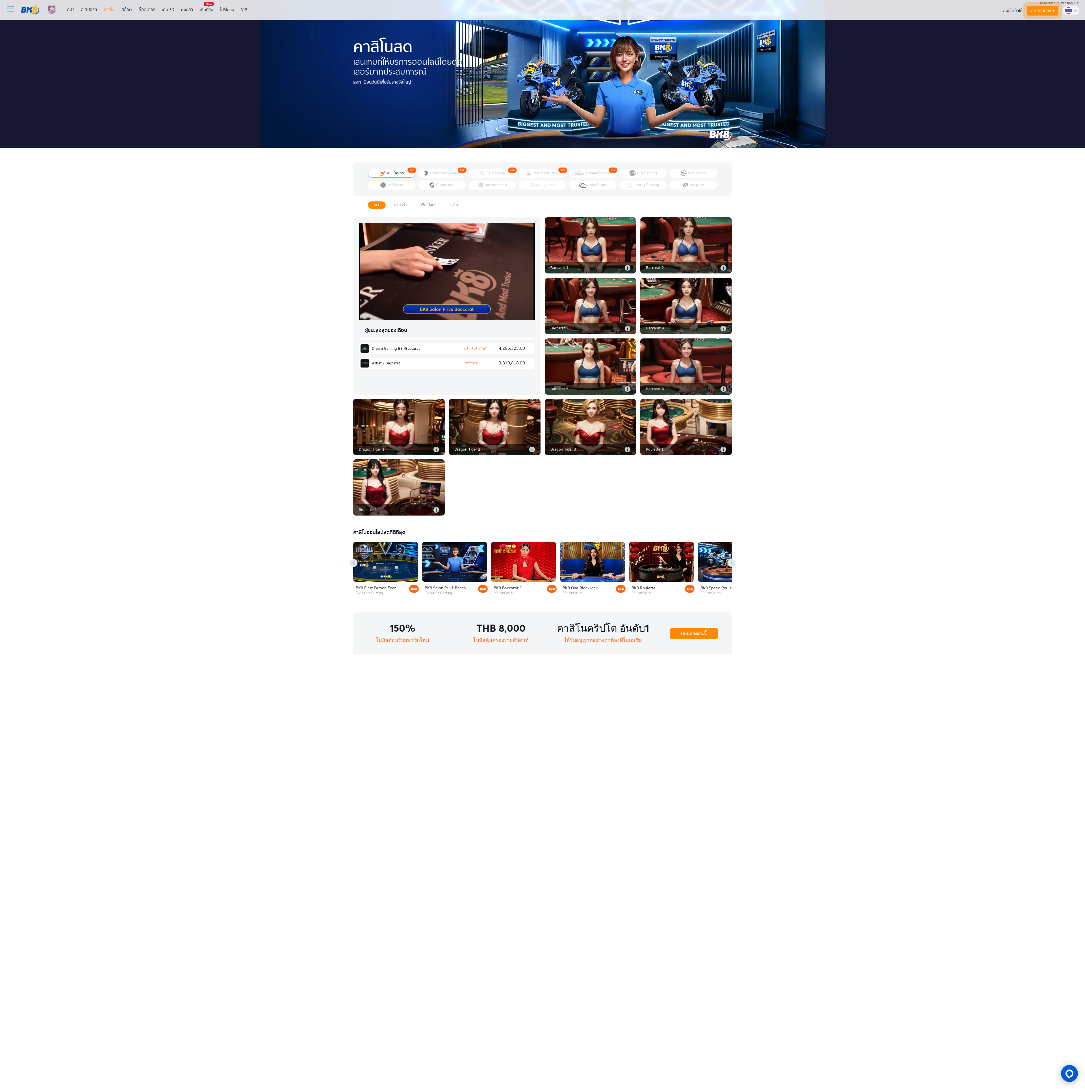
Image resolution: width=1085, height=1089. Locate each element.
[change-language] (1071, 10)
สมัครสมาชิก (1042, 10)
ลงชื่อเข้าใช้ (1013, 10)
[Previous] (353, 563)
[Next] (731, 563)
